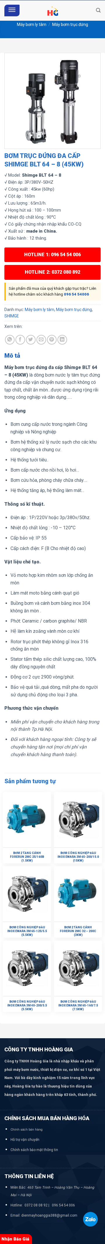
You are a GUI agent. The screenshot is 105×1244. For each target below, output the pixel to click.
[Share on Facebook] (20, 340)
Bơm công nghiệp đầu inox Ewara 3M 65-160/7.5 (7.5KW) (78, 1005)
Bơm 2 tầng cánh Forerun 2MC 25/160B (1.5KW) (27, 856)
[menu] (11, 11)
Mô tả (12, 355)
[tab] (52, 356)
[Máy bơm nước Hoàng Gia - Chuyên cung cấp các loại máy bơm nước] (52, 10)
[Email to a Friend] (41, 340)
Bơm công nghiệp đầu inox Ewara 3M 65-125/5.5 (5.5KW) (27, 931)
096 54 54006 (76, 294)
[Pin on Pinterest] (52, 340)
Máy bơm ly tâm (31, 24)
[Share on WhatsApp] (10, 340)
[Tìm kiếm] (98, 10)
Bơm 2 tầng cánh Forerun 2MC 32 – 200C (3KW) (78, 931)
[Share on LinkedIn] (62, 340)
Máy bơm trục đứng (70, 24)
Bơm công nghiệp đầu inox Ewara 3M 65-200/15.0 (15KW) (78, 856)
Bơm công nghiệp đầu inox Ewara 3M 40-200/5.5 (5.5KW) (27, 1005)
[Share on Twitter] (31, 340)
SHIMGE (11, 316)
